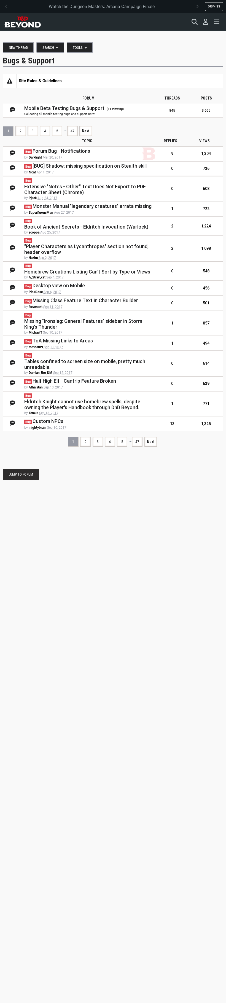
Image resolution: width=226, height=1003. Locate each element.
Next (85, 131)
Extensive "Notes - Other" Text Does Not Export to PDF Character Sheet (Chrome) (85, 189)
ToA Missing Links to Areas (63, 341)
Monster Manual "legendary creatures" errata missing (92, 206)
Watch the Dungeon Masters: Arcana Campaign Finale (102, 6)
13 (172, 424)
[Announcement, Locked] (9, 80)
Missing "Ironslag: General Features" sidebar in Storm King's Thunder (83, 324)
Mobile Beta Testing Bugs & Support (64, 108)
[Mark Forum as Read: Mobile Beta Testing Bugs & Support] (12, 110)
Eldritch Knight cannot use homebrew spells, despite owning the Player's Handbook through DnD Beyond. (82, 404)
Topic (87, 141)
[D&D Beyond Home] (22, 22)
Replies (170, 141)
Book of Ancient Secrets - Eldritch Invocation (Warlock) (86, 227)
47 (72, 131)
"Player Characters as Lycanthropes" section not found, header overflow (86, 249)
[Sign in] (206, 22)
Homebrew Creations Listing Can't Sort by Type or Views (87, 272)
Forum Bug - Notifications (61, 151)
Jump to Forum (21, 474)
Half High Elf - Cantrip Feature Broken (74, 381)
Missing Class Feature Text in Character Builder (85, 300)
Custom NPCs (48, 421)
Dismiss (214, 6)
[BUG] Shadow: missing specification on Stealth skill (90, 166)
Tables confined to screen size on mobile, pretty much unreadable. (84, 364)
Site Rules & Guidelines (40, 80)
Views (204, 141)
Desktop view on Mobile (59, 285)
